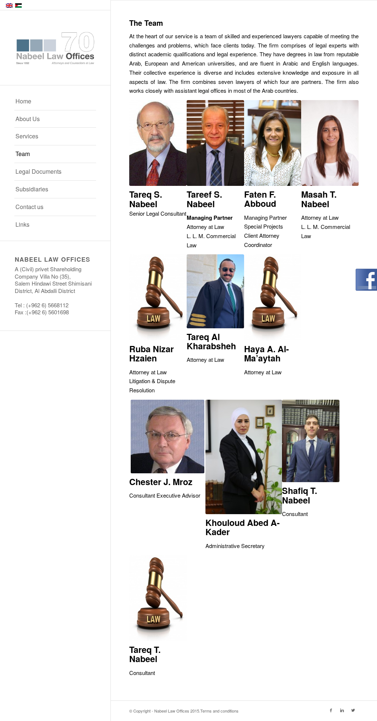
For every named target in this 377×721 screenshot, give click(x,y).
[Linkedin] (342, 709)
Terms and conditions (219, 711)
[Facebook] (331, 709)
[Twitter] (353, 709)
